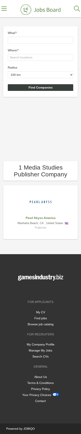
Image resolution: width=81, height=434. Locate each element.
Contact (40, 401)
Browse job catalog (41, 324)
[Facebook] (34, 289)
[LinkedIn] (47, 289)
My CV (40, 312)
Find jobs (40, 318)
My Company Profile (40, 344)
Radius (12, 67)
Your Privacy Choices (36, 395)
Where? (13, 50)
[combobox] (40, 40)
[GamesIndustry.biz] (40, 9)
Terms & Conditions (40, 383)
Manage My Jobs (40, 350)
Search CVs (40, 356)
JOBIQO (29, 428)
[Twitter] (41, 289)
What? (12, 33)
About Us (40, 377)
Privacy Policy (40, 389)
